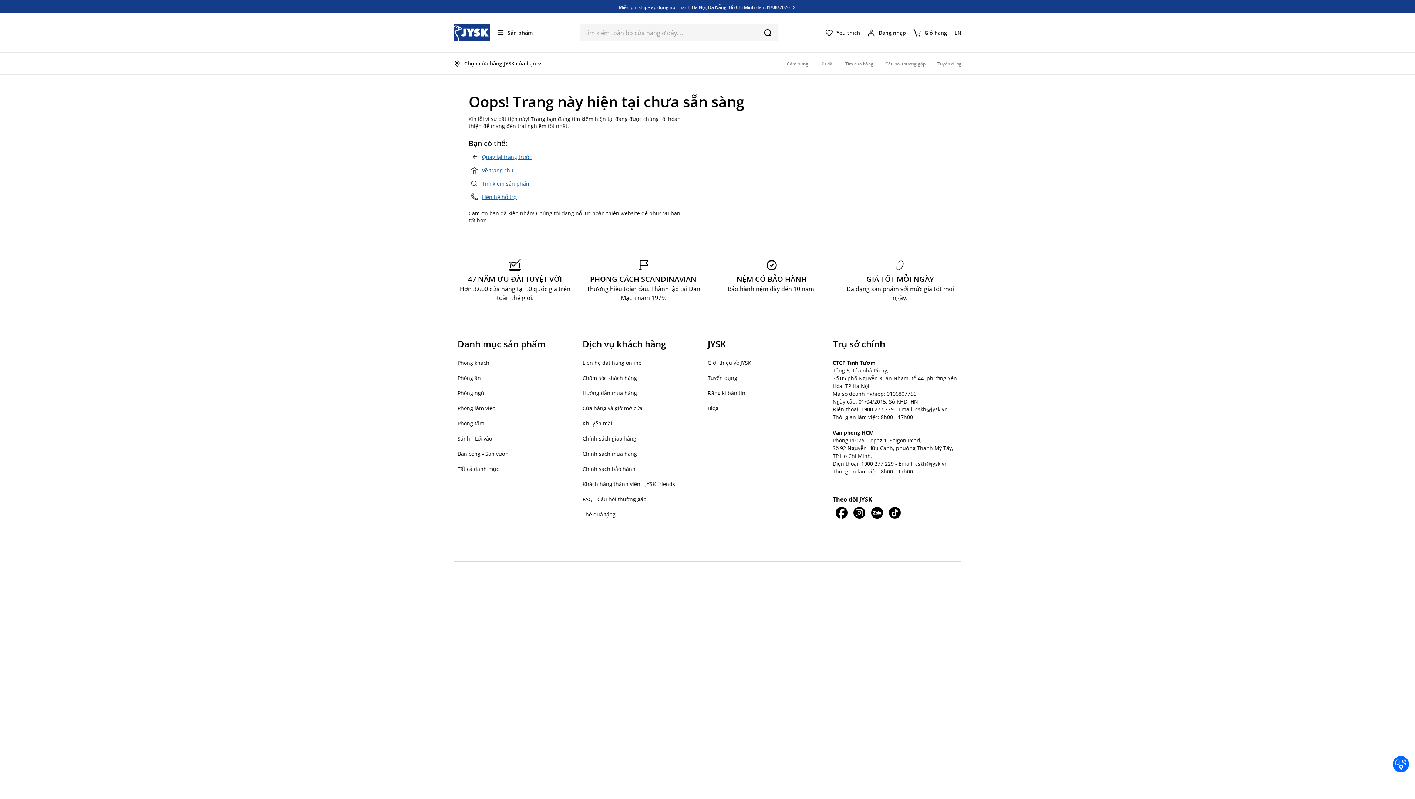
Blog (713, 408)
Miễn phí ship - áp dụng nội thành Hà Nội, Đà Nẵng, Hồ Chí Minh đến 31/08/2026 (705, 4)
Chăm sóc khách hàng (610, 377)
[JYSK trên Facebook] (841, 513)
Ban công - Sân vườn (483, 453)
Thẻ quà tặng (599, 514)
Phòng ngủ (471, 393)
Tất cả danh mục (478, 468)
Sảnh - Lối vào (475, 438)
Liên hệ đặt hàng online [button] (612, 362)
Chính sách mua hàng (610, 453)
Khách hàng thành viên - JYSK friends (629, 484)
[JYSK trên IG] (859, 513)
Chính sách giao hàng (609, 438)
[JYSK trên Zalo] (877, 513)
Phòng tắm (471, 423)
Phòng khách (473, 362)
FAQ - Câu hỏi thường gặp (615, 499)
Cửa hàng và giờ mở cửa (613, 408)
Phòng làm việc (476, 408)
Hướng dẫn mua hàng (610, 393)
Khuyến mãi (597, 423)
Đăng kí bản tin (726, 393)
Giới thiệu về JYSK (729, 362)
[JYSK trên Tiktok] (895, 513)
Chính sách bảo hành (609, 468)
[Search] (768, 32)
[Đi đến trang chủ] (472, 32)
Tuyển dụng (722, 377)
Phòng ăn (469, 377)
